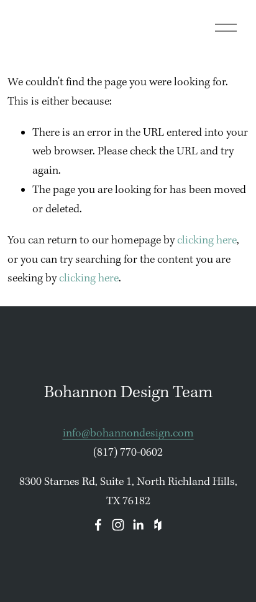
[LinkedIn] (138, 525)
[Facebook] (98, 525)
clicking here (207, 240)
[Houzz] (158, 525)
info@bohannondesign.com (128, 433)
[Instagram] (118, 525)
